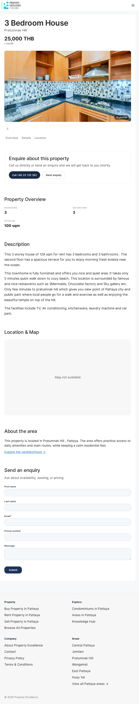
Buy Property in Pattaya (21, 608)
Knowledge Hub (83, 621)
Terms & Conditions (18, 664)
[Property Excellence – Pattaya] (11, 5)
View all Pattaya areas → (90, 684)
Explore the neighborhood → (25, 452)
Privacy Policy (14, 658)
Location (40, 138)
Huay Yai (78, 677)
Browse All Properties (20, 628)
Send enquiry (54, 175)
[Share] (7, 128)
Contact (10, 651)
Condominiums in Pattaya (90, 608)
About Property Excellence (23, 645)
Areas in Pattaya (84, 615)
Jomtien (78, 651)
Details (26, 138)
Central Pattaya (83, 645)
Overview (11, 138)
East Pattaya (81, 671)
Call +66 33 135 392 (24, 175)
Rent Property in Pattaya (22, 615)
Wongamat (80, 664)
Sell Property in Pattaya (21, 621)
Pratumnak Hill (82, 658)
